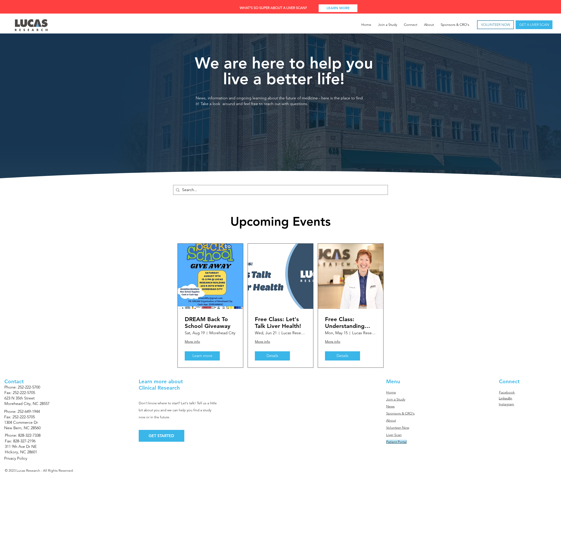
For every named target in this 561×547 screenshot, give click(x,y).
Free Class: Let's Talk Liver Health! (278, 322)
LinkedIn (505, 398)
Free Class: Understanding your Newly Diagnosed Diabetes (344, 322)
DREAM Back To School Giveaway (208, 322)
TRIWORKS (32, 477)
